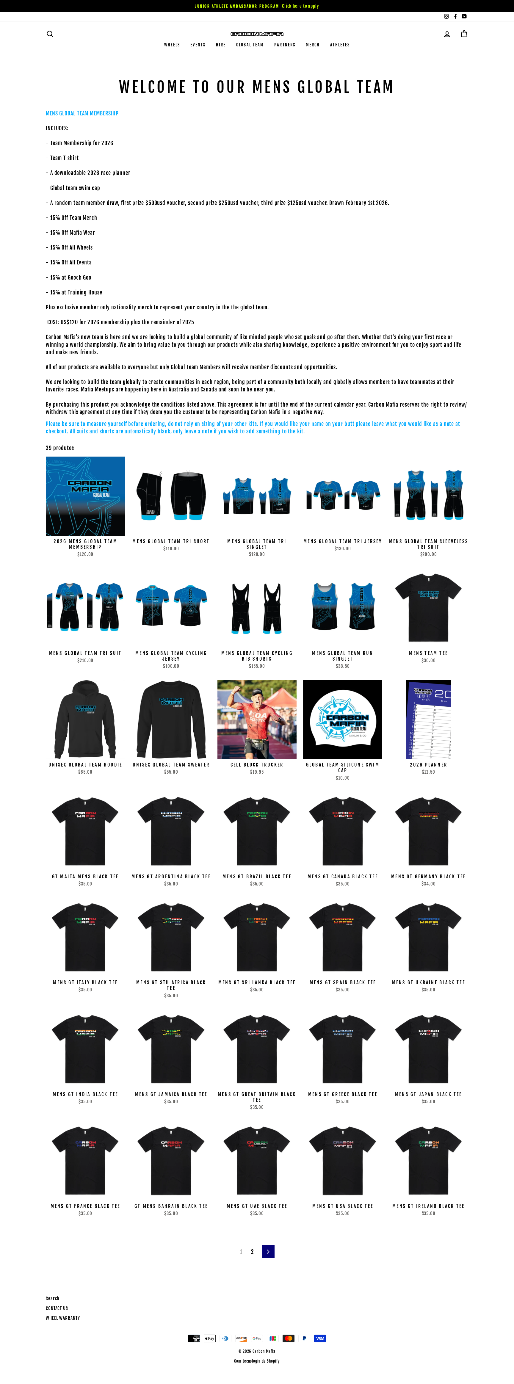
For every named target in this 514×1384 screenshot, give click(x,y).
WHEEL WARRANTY (63, 1318)
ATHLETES (340, 44)
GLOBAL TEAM (250, 44)
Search (52, 1298)
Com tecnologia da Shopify (257, 1361)
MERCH (313, 44)
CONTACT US (57, 1308)
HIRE (221, 44)
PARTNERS (284, 44)
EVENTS (198, 44)
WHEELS (172, 44)
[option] (257, 6)
